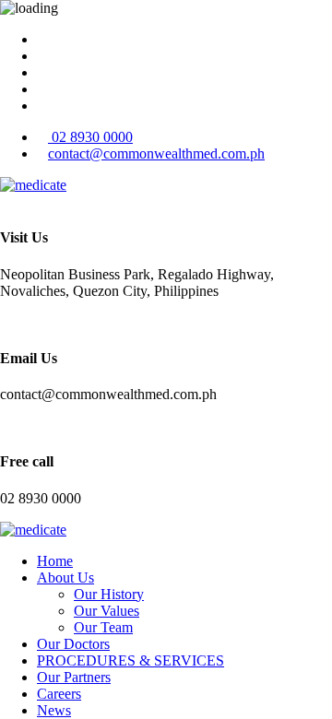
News (54, 710)
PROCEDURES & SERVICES (130, 660)
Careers (59, 693)
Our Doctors (73, 644)
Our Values (106, 611)
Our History (109, 594)
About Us (65, 577)
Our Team (103, 627)
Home (55, 561)
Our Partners (74, 677)
